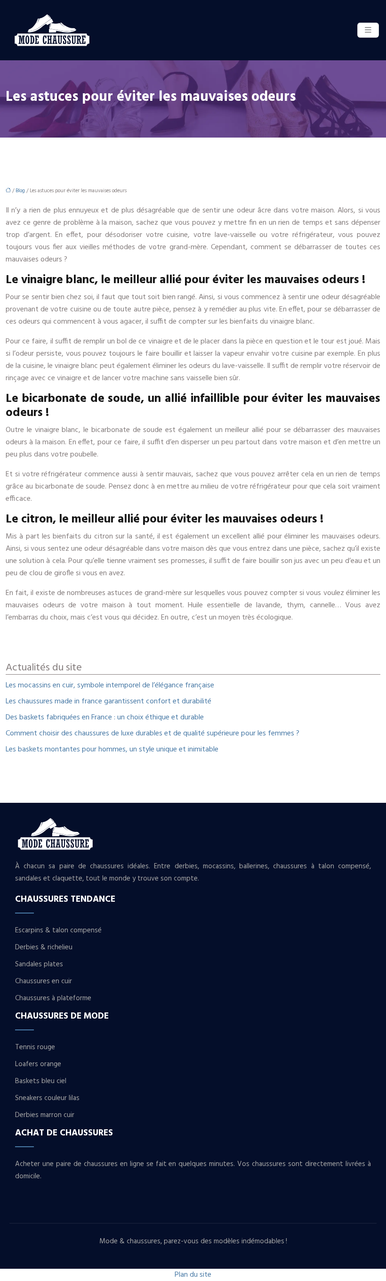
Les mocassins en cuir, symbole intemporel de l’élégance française (110, 685)
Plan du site (193, 1275)
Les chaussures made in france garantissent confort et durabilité (108, 701)
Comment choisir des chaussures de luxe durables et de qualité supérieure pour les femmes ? (152, 733)
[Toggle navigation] (368, 30)
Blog (20, 191)
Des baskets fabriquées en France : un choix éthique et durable (105, 717)
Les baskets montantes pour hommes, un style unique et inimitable (112, 749)
